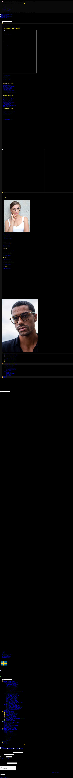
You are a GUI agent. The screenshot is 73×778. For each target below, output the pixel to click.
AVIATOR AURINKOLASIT (11, 683)
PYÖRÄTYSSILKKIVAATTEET (10, 367)
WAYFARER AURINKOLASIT (12, 701)
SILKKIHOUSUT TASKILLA (11, 368)
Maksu (3, 652)
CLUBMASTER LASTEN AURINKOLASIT (14, 706)
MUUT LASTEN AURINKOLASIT (12, 709)
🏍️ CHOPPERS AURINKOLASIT (10, 716)
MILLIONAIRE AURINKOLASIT (12, 688)
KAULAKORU (9, 374)
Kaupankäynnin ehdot (6, 9)
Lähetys (3, 653)
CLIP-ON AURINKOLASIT (11, 685)
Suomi (2, 747)
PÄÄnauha (6, 730)
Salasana (2, 754)
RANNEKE (8, 372)
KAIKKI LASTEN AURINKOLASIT (10, 704)
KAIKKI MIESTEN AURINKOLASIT (11, 693)
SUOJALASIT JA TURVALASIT (10, 727)
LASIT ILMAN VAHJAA (8, 723)
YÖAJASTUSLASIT (8, 726)
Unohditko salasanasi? (4, 758)
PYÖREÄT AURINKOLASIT (11, 689)
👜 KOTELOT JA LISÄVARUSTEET (9, 363)
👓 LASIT (4, 721)
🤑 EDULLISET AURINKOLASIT (8, 681)
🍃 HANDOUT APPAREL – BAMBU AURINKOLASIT (14, 359)
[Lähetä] (2, 22)
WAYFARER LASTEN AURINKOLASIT (13, 708)
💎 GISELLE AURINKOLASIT (10, 358)
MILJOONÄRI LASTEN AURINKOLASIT (14, 707)
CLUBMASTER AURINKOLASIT (12, 684)
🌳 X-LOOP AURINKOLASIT (9, 362)
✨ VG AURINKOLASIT (8, 361)
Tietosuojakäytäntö (55, 772)
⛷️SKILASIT (4, 376)
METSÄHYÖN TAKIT (8, 732)
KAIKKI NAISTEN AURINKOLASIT (11, 682)
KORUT (5, 371)
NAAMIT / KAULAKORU (9, 731)
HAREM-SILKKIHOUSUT (11, 369)
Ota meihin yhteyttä (6, 8)
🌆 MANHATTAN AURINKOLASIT (10, 713)
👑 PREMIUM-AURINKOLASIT (8, 711)
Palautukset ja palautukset (7, 7)
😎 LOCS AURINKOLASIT (9, 712)
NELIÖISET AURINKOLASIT (11, 686)
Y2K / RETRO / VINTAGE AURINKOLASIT (14, 702)
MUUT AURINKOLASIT (10, 692)
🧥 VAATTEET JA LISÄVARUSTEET (9, 364)
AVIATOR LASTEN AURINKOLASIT (13, 705)
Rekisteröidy (2, 774)
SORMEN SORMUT (10, 373)
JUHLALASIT (6, 710)
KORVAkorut (8, 375)
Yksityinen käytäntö (6, 10)
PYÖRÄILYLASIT (7, 724)
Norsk (11, 748)
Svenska (5, 748)
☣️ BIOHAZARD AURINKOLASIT (10, 360)
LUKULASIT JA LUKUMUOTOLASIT (11, 725)
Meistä (3, 5)
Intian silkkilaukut (9, 370)
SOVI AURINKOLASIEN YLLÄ (12, 687)
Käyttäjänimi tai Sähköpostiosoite (6, 752)
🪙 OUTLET (4, 377)
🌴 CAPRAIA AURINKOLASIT (10, 357)
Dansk (17, 748)
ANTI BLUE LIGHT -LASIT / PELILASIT (11, 722)
